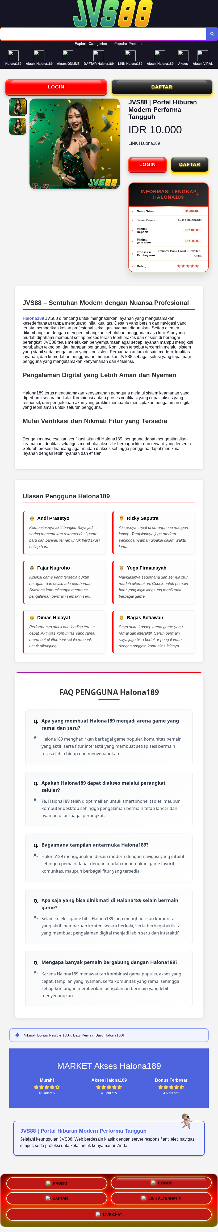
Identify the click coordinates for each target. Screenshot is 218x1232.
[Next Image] (115, 144)
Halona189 (33, 318)
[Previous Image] (34, 144)
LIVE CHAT (112, 1216)
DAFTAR (161, 87)
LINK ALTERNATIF (164, 1200)
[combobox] (103, 34)
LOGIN (56, 87)
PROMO (60, 1183)
